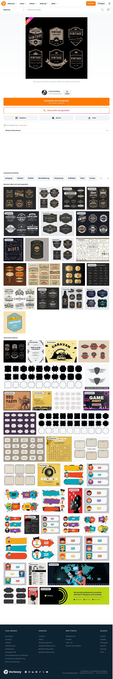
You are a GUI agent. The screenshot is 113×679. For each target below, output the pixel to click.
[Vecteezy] (3, 3)
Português (102, 643)
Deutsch (102, 646)
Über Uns (69, 643)
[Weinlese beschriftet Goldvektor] (73, 274)
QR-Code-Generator (12, 662)
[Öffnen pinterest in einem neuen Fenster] (36, 672)
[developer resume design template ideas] (31, 524)
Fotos (22, 4)
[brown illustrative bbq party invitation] (17, 400)
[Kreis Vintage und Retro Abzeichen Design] (92, 223)
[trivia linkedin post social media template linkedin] (49, 474)
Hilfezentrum (70, 636)
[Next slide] (104, 178)
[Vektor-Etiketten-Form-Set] (15, 596)
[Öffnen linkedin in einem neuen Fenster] (33, 672)
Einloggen (99, 3)
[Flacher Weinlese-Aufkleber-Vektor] (15, 322)
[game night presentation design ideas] (96, 400)
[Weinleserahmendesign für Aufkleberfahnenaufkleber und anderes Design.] (98, 198)
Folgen (66, 94)
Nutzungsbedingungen (68, 673)
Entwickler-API (10, 652)
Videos (32, 4)
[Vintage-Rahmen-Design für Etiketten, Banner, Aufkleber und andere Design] (48, 298)
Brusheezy (9, 636)
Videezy (8, 643)
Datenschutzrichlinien (85, 673)
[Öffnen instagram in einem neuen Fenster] (29, 672)
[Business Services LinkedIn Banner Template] (74, 596)
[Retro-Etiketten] (21, 223)
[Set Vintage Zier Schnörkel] (98, 274)
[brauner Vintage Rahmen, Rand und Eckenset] (92, 249)
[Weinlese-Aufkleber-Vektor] (15, 274)
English (101, 636)
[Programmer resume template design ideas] (37, 574)
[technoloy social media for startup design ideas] (78, 574)
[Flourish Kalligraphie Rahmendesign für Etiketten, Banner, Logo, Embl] (57, 223)
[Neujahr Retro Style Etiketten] (19, 298)
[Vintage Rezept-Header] (44, 274)
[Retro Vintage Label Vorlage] (37, 249)
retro (82, 178)
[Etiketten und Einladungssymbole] (97, 298)
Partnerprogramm (45, 643)
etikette (20, 178)
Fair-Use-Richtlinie (100, 673)
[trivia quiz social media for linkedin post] (42, 400)
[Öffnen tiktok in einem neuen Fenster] (40, 672)
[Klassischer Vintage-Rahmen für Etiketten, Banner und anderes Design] (49, 198)
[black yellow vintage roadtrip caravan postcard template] (61, 351)
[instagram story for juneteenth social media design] (75, 500)
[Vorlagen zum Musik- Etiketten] (97, 376)
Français (102, 649)
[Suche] (100, 9)
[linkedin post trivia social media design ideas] (59, 449)
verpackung (58, 178)
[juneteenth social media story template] (33, 596)
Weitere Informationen (13, 130)
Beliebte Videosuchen (46, 652)
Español (102, 639)
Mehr (54, 4)
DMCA (40, 639)
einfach (31, 178)
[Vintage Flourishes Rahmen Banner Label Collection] (73, 198)
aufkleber (72, 178)
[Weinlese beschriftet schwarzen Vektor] (15, 351)
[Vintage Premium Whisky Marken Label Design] (72, 298)
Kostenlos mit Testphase (56, 101)
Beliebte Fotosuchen (45, 649)
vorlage (92, 178)
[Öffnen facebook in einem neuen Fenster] (26, 672)
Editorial (43, 4)
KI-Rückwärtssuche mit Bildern (16, 655)
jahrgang (8, 178)
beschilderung (43, 178)
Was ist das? (23, 125)
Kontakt (68, 639)
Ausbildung (9, 649)
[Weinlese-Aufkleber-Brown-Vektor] (93, 351)
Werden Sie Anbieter (73, 646)
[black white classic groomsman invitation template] (36, 351)
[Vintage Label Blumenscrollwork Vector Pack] (20, 198)
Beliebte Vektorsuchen (46, 646)
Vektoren (11, 4)
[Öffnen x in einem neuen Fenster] (43, 672)
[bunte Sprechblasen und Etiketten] (73, 474)
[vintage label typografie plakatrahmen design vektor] (13, 249)
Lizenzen (41, 636)
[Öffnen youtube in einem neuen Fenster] (47, 672)
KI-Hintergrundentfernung (15, 658)
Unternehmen (10, 646)
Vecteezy (8, 639)
